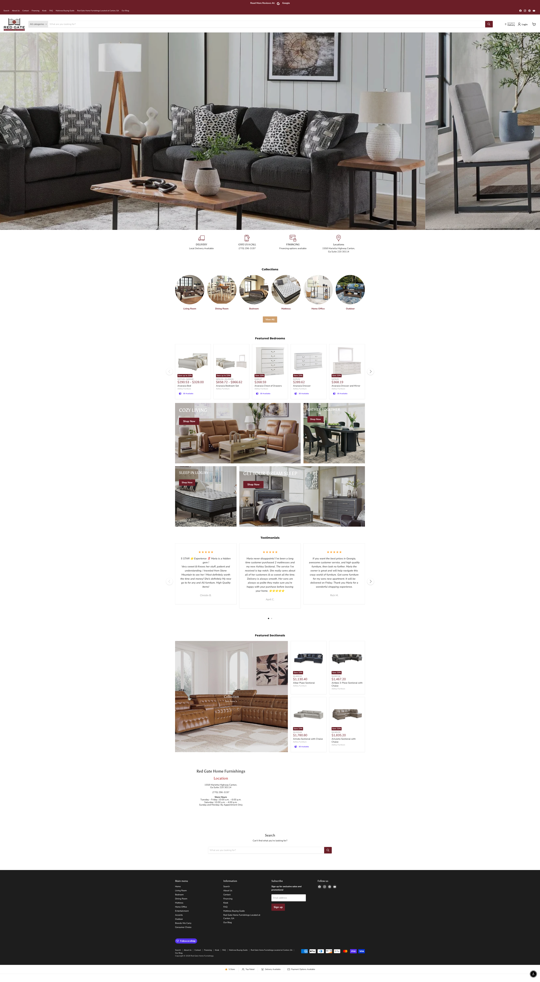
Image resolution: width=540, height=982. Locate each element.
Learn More (96, 135)
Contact (25, 11)
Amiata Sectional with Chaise (308, 738)
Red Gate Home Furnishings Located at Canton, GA (98, 11)
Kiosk (44, 11)
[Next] (370, 371)
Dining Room (181, 898)
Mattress (179, 902)
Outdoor (179, 919)
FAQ (51, 11)
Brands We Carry (183, 923)
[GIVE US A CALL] (247, 244)
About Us (16, 11)
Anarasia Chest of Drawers (268, 385)
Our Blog (125, 11)
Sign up (278, 907)
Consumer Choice (183, 927)
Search (6, 11)
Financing (35, 11)
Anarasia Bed (184, 385)
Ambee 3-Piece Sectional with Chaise (347, 684)
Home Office (181, 906)
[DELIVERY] (201, 244)
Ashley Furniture (184, 389)
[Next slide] (532, 131)
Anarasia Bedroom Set (227, 385)
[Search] (489, 24)
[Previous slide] (8, 131)
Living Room (181, 890)
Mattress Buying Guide (65, 11)
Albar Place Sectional (304, 682)
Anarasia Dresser (302, 385)
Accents (179, 915)
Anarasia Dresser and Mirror (346, 385)
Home (178, 886)
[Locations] (338, 244)
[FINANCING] (293, 244)
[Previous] (169, 371)
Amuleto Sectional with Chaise (344, 740)
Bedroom (179, 894)
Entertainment (182, 910)
